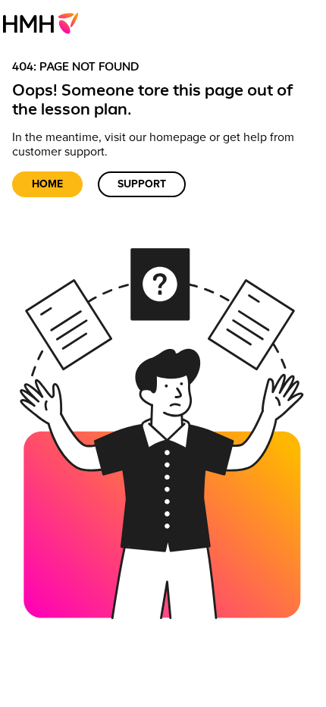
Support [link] (142, 184)
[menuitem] (45, 23)
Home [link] (47, 184)
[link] (45, 23)
